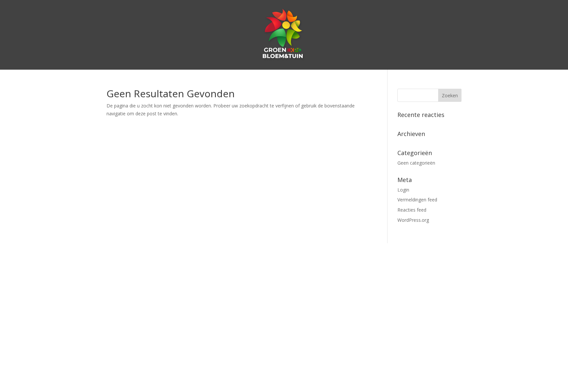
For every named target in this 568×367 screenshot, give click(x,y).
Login (403, 190)
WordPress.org (413, 220)
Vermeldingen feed (417, 199)
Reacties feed (411, 210)
